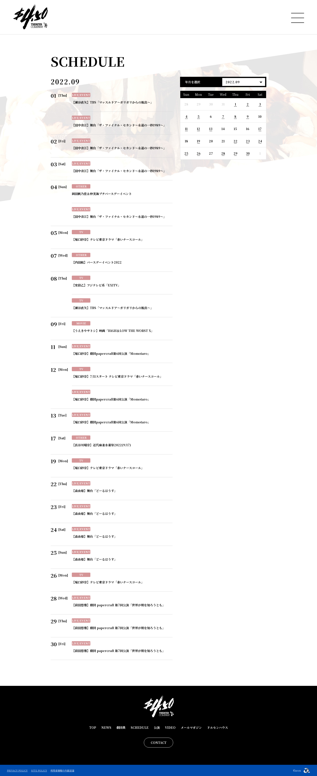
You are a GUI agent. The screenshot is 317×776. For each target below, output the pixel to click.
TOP (92, 727)
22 (235, 141)
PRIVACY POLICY (17, 770)
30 (248, 153)
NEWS (106, 727)
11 (186, 129)
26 (199, 153)
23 (248, 141)
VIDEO (170, 727)
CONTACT (158, 742)
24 (260, 141)
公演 (157, 727)
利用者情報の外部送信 (62, 770)
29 (235, 153)
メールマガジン (191, 727)
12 (198, 129)
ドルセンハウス (217, 727)
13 (210, 129)
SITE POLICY (39, 770)
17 (260, 129)
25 (186, 153)
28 (223, 153)
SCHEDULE (140, 727)
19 (198, 141)
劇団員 (121, 727)
